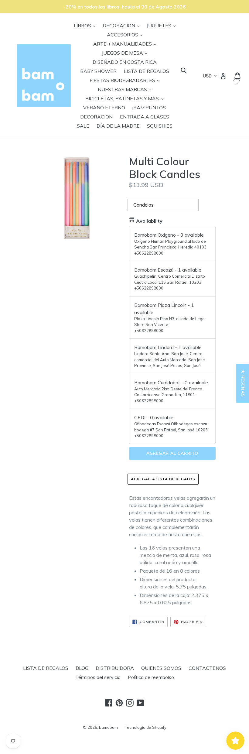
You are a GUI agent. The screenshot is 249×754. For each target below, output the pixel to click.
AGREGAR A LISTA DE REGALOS (163, 479)
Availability (149, 221)
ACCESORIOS (126, 34)
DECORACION (122, 25)
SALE (83, 126)
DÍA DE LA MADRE (118, 126)
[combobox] (209, 76)
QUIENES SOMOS (161, 668)
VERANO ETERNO (104, 108)
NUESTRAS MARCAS (126, 89)
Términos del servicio (98, 677)
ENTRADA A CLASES (144, 117)
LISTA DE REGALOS (146, 71)
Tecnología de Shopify (145, 727)
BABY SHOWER (98, 71)
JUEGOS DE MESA (126, 53)
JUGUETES (163, 25)
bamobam (108, 727)
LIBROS (86, 25)
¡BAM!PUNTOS (149, 108)
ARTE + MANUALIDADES (126, 43)
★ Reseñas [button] (243, 383)
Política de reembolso (151, 677)
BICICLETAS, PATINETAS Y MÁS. (126, 98)
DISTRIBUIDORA (115, 668)
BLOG (82, 668)
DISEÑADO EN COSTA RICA (125, 62)
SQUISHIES (159, 126)
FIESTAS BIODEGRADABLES (126, 80)
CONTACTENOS (207, 668)
